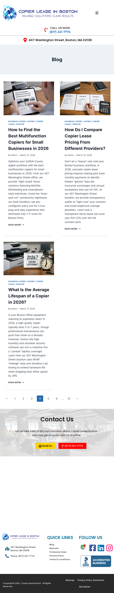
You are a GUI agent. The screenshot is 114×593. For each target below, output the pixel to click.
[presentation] (29, 98)
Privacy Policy (56, 555)
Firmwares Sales (57, 552)
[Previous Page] (7, 398)
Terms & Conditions (59, 559)
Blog (51, 544)
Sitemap (69, 580)
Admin (14, 155)
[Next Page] (77, 398)
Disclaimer (84, 586)
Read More (16, 225)
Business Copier (17, 121)
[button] (96, 13)
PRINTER (20, 124)
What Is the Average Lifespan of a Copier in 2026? (28, 296)
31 (69, 398)
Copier (30, 121)
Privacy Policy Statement (91, 580)
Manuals (53, 548)
